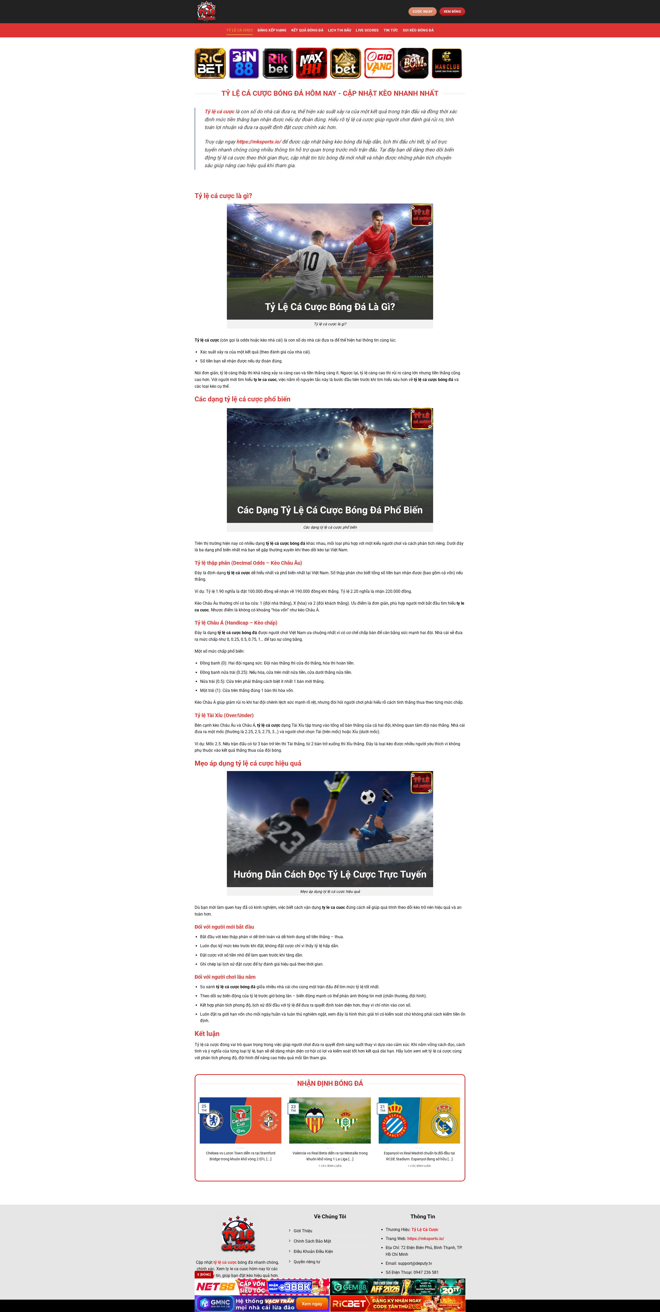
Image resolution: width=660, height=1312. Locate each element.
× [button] (413, 573)
